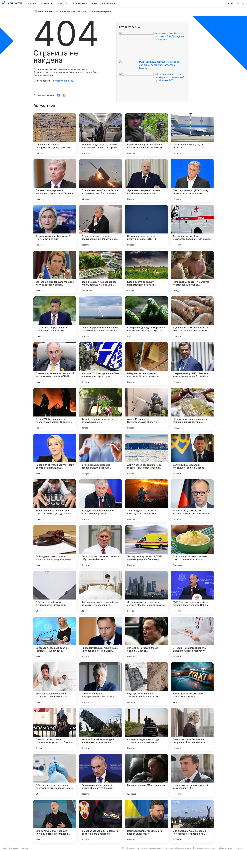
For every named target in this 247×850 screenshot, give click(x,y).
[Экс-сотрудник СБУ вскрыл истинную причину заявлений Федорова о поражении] (54, 821)
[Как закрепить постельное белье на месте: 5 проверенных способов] (100, 592)
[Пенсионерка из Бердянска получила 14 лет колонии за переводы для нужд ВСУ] (192, 729)
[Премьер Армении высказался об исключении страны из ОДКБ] (54, 363)
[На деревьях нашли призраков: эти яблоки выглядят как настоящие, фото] (192, 409)
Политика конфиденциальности (178, 848)
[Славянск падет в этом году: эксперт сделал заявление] (146, 729)
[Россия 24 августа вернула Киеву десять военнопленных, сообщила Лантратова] (54, 455)
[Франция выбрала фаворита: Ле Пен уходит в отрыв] (54, 226)
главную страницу (64, 80)
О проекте (131, 848)
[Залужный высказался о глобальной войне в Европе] (192, 455)
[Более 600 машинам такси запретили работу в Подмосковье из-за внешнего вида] (192, 683)
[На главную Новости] (14, 3)
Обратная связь (225, 848)
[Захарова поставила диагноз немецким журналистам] (54, 638)
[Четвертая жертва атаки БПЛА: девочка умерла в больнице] (146, 546)
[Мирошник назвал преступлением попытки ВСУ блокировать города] (100, 683)
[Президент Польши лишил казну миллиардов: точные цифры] (100, 638)
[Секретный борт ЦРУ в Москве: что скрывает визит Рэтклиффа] (192, 363)
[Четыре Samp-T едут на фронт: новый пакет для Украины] (100, 729)
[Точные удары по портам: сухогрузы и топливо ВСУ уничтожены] (146, 500)
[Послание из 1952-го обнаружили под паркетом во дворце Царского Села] (54, 134)
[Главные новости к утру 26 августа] (192, 134)
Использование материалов (204, 848)
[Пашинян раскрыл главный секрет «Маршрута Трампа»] (100, 775)
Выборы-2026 (45, 11)
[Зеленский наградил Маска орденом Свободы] (146, 638)
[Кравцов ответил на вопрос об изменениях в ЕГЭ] (192, 775)
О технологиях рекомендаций (150, 848)
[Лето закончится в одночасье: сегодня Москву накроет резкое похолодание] (146, 592)
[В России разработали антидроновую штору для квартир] (54, 592)
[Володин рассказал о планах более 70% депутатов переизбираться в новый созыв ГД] (100, 500)
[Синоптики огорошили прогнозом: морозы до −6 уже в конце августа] (54, 729)
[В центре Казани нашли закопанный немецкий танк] (146, 683)
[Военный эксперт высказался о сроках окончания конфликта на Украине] (146, 134)
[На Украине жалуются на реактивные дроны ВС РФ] (146, 226)
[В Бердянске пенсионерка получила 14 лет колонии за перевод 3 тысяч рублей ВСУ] (146, 363)
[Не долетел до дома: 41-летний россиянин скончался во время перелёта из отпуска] (100, 134)
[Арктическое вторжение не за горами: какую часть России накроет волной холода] (146, 455)
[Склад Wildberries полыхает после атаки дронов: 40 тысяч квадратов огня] (54, 409)
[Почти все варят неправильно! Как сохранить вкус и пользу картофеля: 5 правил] (192, 546)
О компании (13, 848)
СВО (83, 11)
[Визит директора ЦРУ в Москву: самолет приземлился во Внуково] (192, 180)
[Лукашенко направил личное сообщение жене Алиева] (146, 180)
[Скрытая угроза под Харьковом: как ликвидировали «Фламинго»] (100, 317)
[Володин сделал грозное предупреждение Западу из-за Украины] (100, 226)
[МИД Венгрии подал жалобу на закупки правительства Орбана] (192, 592)
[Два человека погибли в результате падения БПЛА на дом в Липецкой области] (192, 226)
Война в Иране (67, 11)
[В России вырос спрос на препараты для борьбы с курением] (100, 455)
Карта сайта (239, 848)
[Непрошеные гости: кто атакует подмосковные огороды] (192, 272)
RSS (123, 848)
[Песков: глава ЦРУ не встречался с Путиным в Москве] (100, 546)
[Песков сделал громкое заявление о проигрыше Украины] (54, 180)
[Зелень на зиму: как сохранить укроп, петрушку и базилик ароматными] (100, 272)
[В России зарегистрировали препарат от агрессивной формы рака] (54, 775)
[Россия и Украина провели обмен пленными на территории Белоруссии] (100, 363)
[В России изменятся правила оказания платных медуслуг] (192, 638)
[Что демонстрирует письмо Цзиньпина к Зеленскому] (54, 317)
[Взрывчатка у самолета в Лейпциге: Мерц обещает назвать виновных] (192, 500)
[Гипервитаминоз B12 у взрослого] (146, 775)
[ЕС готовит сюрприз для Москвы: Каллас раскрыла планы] (54, 272)
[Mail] (4, 3)
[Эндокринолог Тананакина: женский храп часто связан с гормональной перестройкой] (54, 683)
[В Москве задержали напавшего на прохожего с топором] (100, 821)
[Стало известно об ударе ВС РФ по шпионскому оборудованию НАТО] (100, 180)
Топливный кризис (102, 11)
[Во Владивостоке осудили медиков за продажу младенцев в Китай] (54, 546)
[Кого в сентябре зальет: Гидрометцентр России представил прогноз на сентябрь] (146, 272)
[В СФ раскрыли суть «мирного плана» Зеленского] (146, 821)
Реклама (24, 848)
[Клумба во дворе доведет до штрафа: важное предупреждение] (100, 409)
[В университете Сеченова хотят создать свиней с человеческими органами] (192, 317)
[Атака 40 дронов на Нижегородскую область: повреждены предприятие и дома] (146, 409)
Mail (4, 848)
